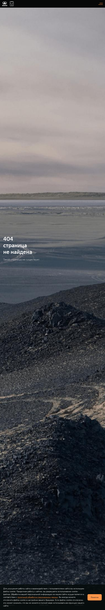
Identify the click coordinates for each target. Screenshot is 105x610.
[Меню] (100, 4)
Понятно (95, 597)
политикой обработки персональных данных (38, 597)
